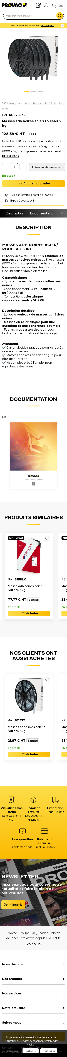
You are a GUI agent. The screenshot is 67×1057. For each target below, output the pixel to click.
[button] (61, 5)
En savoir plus (47, 26)
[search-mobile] (59, 15)
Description (15, 213)
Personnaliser (12, 1050)
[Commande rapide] (38, 5)
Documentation (43, 213)
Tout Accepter (49, 1050)
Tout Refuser (30, 1050)
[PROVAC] (12, 5)
